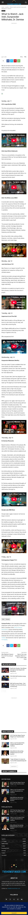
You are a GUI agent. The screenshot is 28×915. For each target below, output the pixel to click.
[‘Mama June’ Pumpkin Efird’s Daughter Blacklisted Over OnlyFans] (5, 744)
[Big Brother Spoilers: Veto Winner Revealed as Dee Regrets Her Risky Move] (5, 670)
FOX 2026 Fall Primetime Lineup (18, 676)
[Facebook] (8, 60)
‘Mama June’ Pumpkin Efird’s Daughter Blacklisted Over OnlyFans (17, 744)
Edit (3, 619)
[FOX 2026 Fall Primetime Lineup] (5, 678)
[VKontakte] (21, 899)
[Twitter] (11, 60)
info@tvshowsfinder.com (14, 888)
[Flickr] (13, 899)
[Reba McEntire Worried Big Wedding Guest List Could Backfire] (5, 753)
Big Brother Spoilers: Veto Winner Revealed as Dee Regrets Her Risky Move (18, 670)
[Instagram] (17, 899)
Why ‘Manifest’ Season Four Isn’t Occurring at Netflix (7, 656)
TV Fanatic (4, 639)
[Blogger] (6, 899)
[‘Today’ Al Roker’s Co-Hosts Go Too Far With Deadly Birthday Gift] (5, 761)
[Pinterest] (15, 60)
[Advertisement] (14, 38)
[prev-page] (3, 691)
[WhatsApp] (18, 60)
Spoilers (7, 7)
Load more (13, 766)
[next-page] (5, 691)
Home (3, 7)
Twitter (3, 637)
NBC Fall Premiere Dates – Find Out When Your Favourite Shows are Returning (18, 685)
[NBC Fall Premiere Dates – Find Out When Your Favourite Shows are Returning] (5, 685)
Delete (7, 619)
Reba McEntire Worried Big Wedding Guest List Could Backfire (16, 752)
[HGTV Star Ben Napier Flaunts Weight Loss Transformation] (5, 737)
